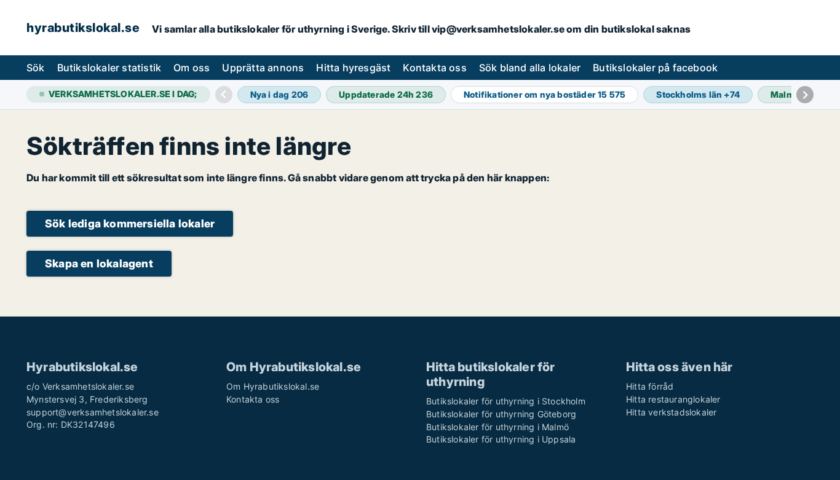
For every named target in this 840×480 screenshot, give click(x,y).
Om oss (191, 67)
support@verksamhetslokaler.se (92, 412)
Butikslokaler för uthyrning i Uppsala (501, 439)
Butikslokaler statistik (109, 67)
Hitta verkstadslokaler (671, 412)
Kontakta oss (434, 67)
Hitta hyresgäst (353, 67)
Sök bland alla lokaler (529, 67)
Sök (35, 67)
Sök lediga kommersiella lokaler (130, 223)
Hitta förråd (649, 386)
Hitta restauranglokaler (673, 399)
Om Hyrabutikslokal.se (272, 386)
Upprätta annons (263, 67)
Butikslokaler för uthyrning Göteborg (501, 414)
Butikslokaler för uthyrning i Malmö (497, 427)
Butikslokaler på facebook (655, 67)
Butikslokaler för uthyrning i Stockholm (505, 401)
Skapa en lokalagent (99, 263)
